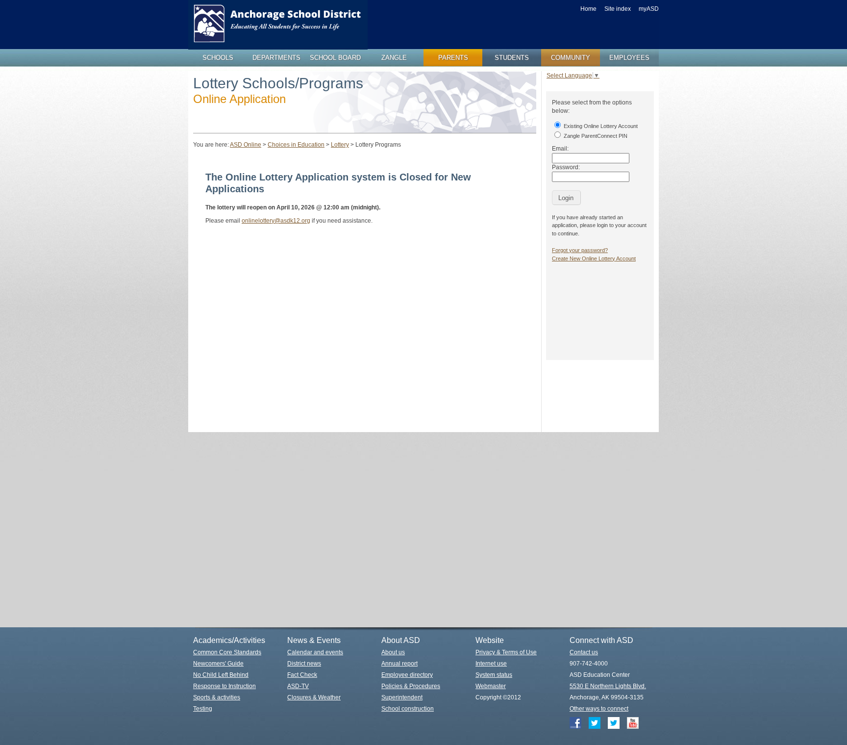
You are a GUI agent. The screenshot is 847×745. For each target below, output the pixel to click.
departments (276, 57)
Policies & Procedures (410, 686)
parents (453, 57)
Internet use (491, 663)
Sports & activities (216, 697)
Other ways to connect (599, 708)
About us (393, 652)
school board (335, 57)
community (570, 57)
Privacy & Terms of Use (506, 652)
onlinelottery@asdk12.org (276, 220)
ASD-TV (298, 686)
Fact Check (302, 674)
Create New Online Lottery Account (594, 258)
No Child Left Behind (221, 674)
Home (588, 8)
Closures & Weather (314, 697)
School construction (407, 708)
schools (217, 57)
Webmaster (490, 686)
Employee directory (407, 674)
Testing (202, 708)
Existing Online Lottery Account (600, 126)
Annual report (399, 663)
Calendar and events (315, 652)
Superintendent (402, 697)
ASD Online (245, 144)
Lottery (340, 144)
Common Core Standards (227, 652)
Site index (617, 8)
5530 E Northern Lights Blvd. (608, 686)
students (512, 57)
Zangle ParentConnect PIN (594, 136)
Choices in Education (296, 144)
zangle (394, 57)
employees (629, 57)
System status (493, 674)
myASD (649, 8)
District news (304, 663)
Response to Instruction (224, 686)
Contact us (584, 652)
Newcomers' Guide (218, 663)
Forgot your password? (580, 250)
